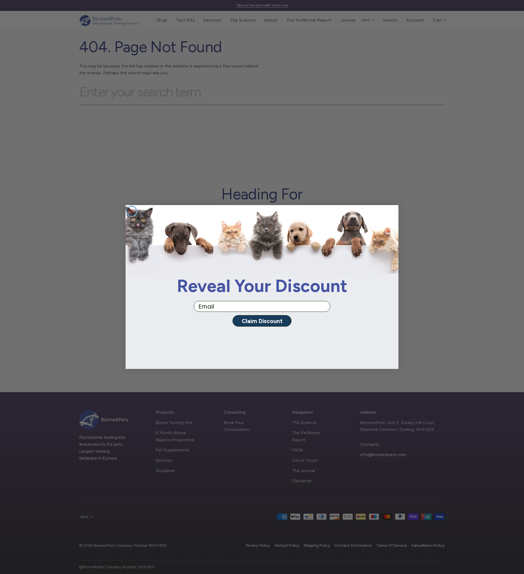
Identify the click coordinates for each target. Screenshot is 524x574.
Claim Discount (262, 321)
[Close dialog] (131, 211)
